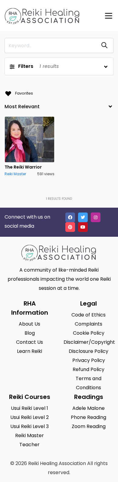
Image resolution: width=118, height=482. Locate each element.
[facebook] (70, 217)
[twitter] (83, 217)
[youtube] (83, 227)
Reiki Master (15, 173)
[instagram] (95, 217)
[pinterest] (70, 227)
